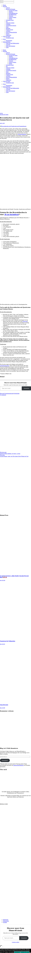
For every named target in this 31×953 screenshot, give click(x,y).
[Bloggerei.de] (3, 914)
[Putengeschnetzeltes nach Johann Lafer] (7, 898)
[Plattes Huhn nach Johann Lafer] (7, 867)
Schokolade (16, 393)
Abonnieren (26, 388)
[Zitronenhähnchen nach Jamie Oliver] (7, 836)
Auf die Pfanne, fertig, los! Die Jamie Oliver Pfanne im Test (14, 456)
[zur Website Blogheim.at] (4, 917)
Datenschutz (6, 921)
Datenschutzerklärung (18, 765)
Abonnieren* (5, 760)
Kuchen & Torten (4, 114)
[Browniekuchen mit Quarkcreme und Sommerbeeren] (13, 126)
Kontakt (5, 922)
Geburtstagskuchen (4, 365)
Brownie (2, 393)
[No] (30, 952)
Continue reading (15, 942)
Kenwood (25, 321)
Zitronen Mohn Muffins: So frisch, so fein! (10, 453)
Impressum (5, 919)
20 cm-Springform (11, 214)
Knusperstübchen (22, 134)
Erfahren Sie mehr (25, 952)
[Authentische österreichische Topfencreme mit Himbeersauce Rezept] (7, 883)
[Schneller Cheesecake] (7, 852)
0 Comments (3, 394)
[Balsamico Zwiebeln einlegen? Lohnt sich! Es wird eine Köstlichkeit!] (7, 821)
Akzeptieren (17, 952)
